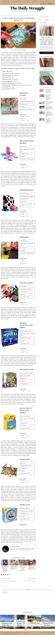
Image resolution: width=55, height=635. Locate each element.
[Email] (51, 4)
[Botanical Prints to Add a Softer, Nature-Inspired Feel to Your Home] (42, 90)
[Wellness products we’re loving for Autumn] (42, 102)
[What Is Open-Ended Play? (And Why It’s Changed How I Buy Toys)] (14, 562)
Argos (25, 118)
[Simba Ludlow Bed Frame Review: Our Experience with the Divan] (42, 95)
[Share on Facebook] (3, 574)
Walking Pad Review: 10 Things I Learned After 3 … (5, 569)
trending (8, 633)
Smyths (27, 120)
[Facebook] (49, 4)
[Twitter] (41, 4)
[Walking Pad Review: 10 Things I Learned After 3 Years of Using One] (5, 562)
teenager (34, 275)
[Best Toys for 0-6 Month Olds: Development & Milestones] (42, 119)
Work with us (19, 632)
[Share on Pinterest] (7, 574)
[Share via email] (2, 574)
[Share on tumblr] (8, 574)
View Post (46, 52)
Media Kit (27, 632)
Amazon (27, 116)
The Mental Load (16, 1)
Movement (27, 1)
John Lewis (27, 350)
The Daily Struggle (27, 8)
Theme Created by (48, 632)
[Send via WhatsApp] (10, 574)
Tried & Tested (6, 3)
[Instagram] (43, 4)
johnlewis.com (28, 167)
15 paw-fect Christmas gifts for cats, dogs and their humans (8, 580)
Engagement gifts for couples (29, 580)
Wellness (34, 1)
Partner (15, 633)
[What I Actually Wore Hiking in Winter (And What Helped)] (42, 107)
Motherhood (5, 1)
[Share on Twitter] (5, 574)
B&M (26, 263)
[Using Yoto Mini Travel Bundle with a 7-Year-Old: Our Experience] (31, 562)
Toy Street (27, 390)
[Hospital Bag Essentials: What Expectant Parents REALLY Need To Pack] (42, 112)
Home (3, 633)
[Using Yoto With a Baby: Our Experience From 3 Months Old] (23, 562)
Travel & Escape (44, 1)
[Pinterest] (45, 4)
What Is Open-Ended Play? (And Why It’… (14, 567)
